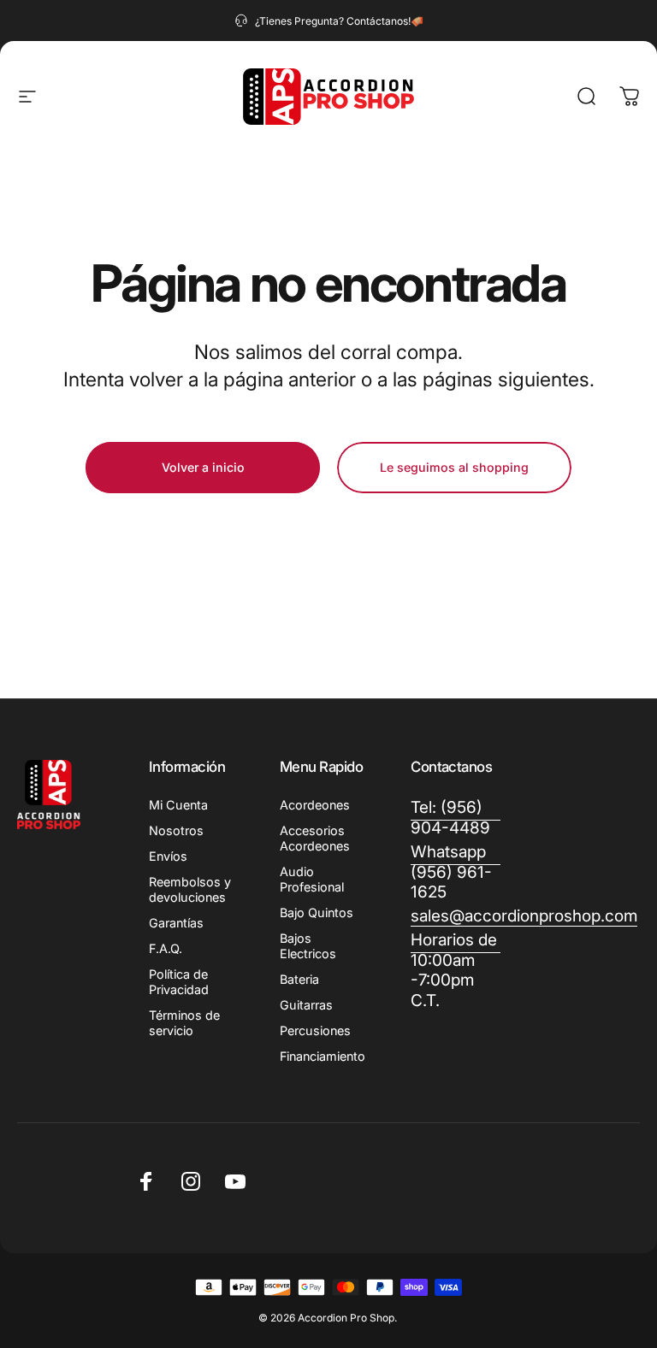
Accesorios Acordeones (315, 838)
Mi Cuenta (178, 805)
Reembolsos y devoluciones (190, 889)
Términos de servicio (184, 1023)
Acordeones (315, 805)
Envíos (168, 856)
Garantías (176, 922)
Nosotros (176, 830)
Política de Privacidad (179, 982)
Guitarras (306, 1005)
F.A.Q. (165, 948)
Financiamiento (322, 1056)
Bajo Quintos (316, 912)
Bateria (299, 979)
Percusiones (315, 1030)
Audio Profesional (312, 879)
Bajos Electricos (308, 946)
